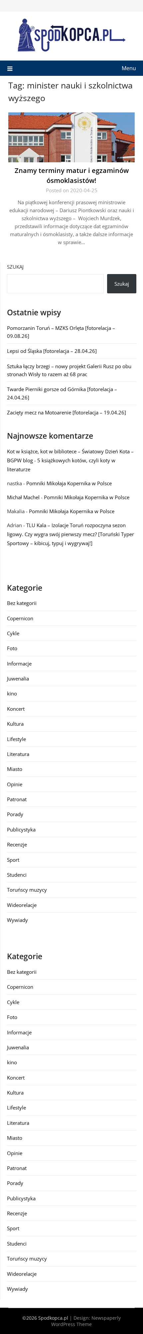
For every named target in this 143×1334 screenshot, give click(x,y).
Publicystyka (21, 829)
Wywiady (17, 920)
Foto (12, 648)
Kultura (15, 723)
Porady (15, 814)
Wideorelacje (22, 905)
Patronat (17, 799)
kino (12, 693)
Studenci (17, 874)
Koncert (16, 708)
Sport (13, 859)
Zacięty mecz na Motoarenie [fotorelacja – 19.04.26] (66, 412)
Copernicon (20, 618)
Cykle (13, 633)
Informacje (19, 663)
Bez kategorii (22, 603)
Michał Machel (23, 497)
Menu (129, 68)
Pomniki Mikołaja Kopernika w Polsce (69, 483)
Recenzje (17, 844)
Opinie (14, 784)
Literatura (18, 754)
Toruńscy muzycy (27, 889)
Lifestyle (16, 739)
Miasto (14, 769)
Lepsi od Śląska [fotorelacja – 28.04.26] (52, 351)
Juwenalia (18, 678)
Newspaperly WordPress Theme (86, 1321)
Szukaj (15, 266)
